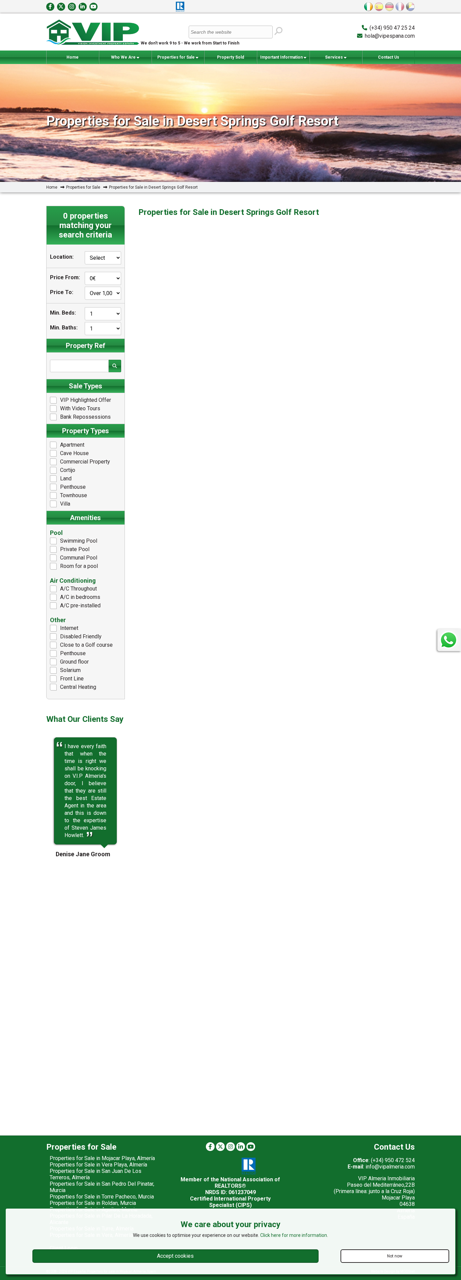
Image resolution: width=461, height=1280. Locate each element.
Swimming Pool (78, 541)
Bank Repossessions (85, 417)
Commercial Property (85, 461)
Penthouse (73, 487)
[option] (85, 790)
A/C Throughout (78, 588)
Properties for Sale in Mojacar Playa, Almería (102, 1158)
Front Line (72, 678)
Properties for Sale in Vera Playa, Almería (98, 1164)
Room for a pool (79, 566)
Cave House (74, 453)
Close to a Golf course (86, 645)
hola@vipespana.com (390, 36)
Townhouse (73, 495)
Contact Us (388, 57)
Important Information (282, 57)
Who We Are (124, 57)
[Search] (278, 31)
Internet (69, 628)
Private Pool (74, 549)
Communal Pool (78, 557)
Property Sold (230, 57)
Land (66, 478)
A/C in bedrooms (80, 597)
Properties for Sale (176, 57)
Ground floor (74, 662)
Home (72, 57)
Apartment (72, 445)
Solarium (70, 670)
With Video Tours (80, 408)
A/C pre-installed (80, 605)
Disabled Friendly (81, 636)
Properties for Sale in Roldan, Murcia (93, 1203)
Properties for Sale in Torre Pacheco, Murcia (102, 1196)
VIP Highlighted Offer (85, 400)
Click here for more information (293, 1235)
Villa (65, 504)
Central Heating (78, 687)
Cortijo (67, 470)
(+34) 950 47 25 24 (392, 28)
